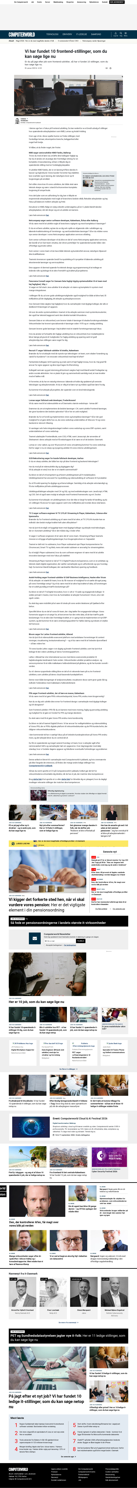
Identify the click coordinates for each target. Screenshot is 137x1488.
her (47, 215)
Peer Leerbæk (53, 1310)
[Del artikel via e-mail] (107, 68)
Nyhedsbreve (94, 2)
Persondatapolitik (112, 1469)
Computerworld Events (86, 1472)
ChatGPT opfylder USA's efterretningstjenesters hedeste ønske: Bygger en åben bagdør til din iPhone (98, 1441)
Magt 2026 (101, 889)
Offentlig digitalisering (56, 791)
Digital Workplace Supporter (22, 1050)
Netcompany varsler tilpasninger (94, 41)
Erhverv (67, 34)
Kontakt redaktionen (58, 1480)
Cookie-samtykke (112, 1472)
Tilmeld (80, 941)
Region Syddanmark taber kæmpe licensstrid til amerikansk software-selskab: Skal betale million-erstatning (41, 1425)
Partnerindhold (83, 1475)
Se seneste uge (67, 1457)
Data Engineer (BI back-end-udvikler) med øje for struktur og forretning (53, 1052)
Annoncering (81, 2)
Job (32, 2)
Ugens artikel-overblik (59, 1469)
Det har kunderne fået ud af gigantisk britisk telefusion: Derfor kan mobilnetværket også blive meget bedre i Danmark (100, 1449)
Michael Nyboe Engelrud (114, 1310)
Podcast (54, 1472)
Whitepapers (83, 1477)
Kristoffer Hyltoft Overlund (22, 1310)
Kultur (99, 899)
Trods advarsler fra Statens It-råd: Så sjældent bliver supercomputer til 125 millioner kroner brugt (39, 1441)
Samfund (96, 34)
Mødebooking (58, 2)
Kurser (47, 2)
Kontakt (105, 2)
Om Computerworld (21, 2)
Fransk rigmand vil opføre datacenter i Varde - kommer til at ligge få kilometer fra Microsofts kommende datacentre (99, 1433)
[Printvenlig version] (110, 68)
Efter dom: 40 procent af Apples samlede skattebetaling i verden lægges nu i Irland (71, 845)
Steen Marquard (83, 1310)
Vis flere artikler (101, 909)
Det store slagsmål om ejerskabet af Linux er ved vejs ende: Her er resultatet (41, 1433)
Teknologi (52, 34)
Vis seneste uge (119, 909)
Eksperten (70, 2)
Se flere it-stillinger (68, 1069)
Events (39, 2)
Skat (98, 869)
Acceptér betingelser (54, 945)
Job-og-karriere (15, 822)
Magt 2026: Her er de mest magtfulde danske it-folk (35, 41)
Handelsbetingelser (112, 1477)
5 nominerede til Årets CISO (68, 41)
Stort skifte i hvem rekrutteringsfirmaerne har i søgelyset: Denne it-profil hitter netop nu (98, 1425)
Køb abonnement (117, 2)
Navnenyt (54, 1477)
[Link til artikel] (22, 812)
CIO (98, 857)
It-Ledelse (81, 34)
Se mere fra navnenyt (68, 1323)
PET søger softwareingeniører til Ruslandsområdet (81, 1055)
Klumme (100, 879)
